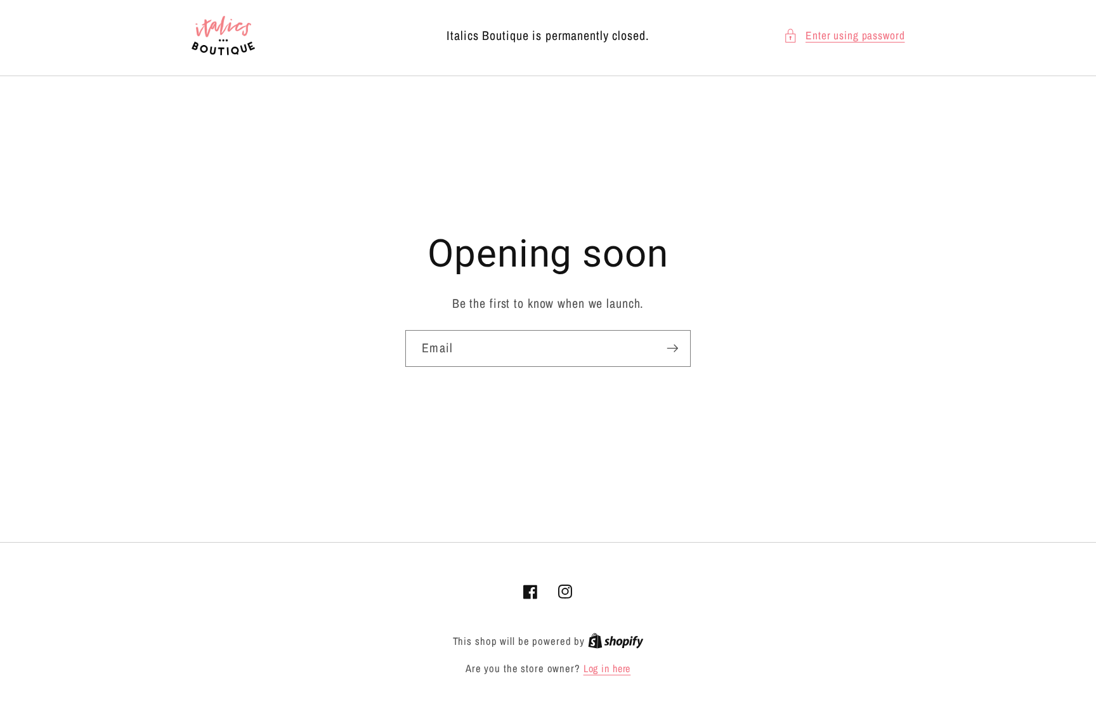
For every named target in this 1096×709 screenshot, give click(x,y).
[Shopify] (616, 641)
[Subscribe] (672, 348)
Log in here (607, 668)
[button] (844, 36)
